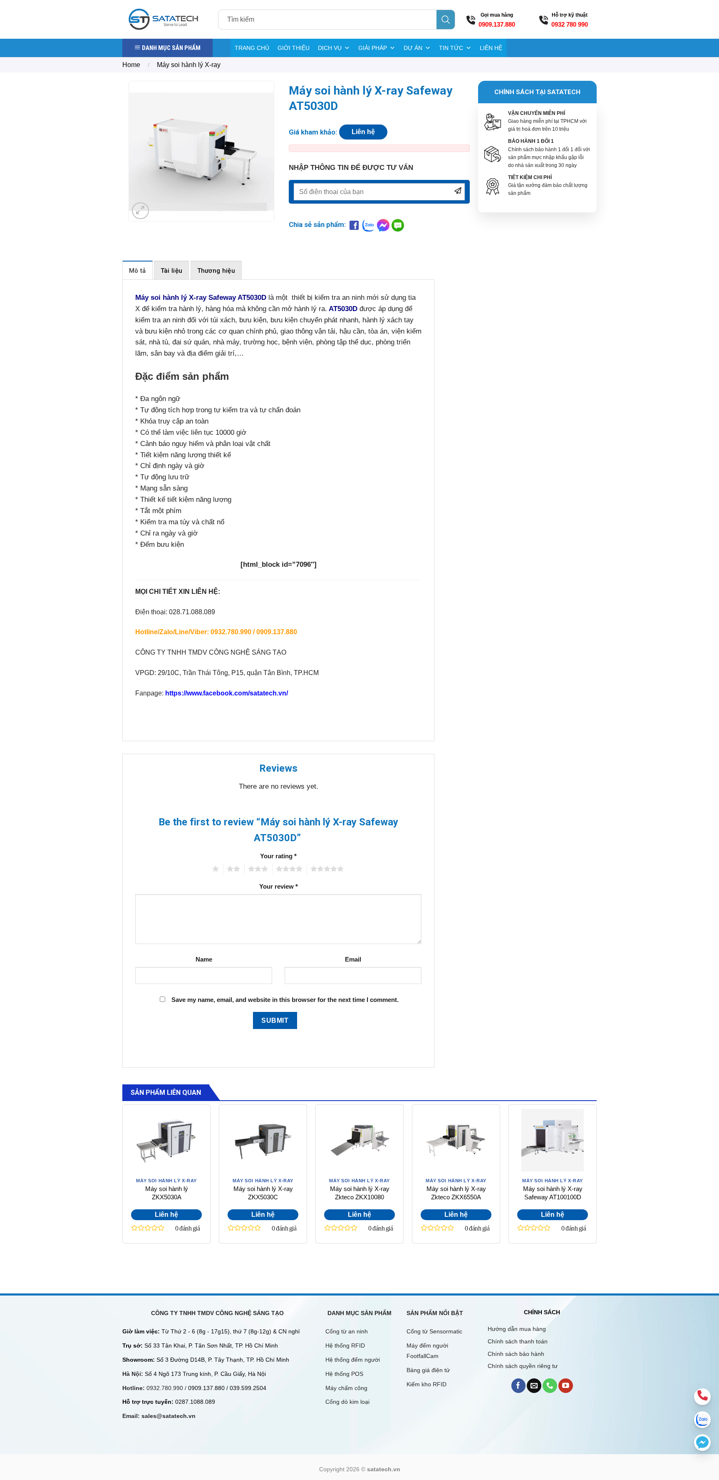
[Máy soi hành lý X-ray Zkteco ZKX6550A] (456, 1140)
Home (131, 64)
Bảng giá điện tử (429, 1370)
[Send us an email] (534, 1385)
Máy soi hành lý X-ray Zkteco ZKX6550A (456, 1193)
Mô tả (137, 270)
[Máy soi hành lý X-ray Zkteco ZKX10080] (359, 1140)
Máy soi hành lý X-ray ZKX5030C (263, 1193)
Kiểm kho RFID (426, 1384)
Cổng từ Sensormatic (434, 1331)
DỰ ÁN (413, 48)
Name (204, 959)
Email (353, 959)
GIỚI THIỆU (294, 48)
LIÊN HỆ (491, 48)
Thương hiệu (216, 270)
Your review (278, 886)
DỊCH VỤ (330, 48)
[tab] (137, 270)
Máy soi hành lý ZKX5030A (166, 1193)
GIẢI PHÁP (372, 48)
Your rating (278, 856)
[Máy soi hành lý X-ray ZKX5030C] (262, 1140)
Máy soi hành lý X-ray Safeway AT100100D (553, 1193)
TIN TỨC (451, 48)
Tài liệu (171, 270)
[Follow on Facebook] (518, 1385)
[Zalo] (702, 1419)
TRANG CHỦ (252, 48)
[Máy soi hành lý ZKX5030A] (166, 1140)
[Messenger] (702, 1442)
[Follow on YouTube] (565, 1385)
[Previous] (123, 1186)
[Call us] (550, 1385)
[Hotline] (702, 1396)
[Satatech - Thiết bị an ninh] (164, 19)
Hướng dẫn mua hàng (517, 1329)
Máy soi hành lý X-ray (189, 64)
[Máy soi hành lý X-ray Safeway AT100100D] (552, 1140)
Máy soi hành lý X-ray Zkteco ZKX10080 (359, 1193)
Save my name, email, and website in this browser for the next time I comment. (285, 999)
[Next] (596, 1186)
